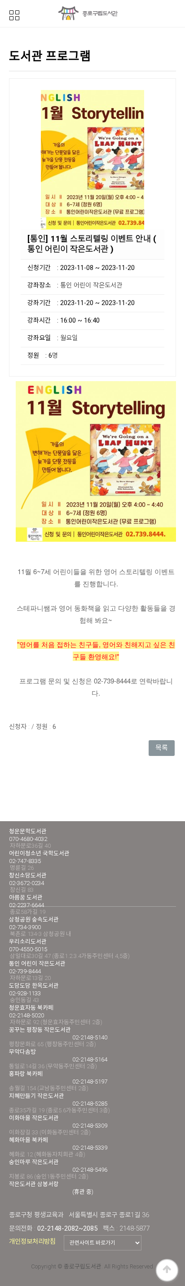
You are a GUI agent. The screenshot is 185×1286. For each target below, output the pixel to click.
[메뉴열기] (14, 14)
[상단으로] (167, 1270)
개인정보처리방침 (32, 1241)
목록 (161, 748)
